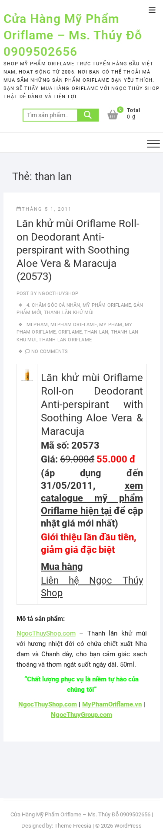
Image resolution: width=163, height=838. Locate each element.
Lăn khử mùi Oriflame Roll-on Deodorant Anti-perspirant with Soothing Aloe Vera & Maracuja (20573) (78, 250)
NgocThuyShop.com (46, 633)
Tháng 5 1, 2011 (47, 209)
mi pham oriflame (73, 324)
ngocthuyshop (58, 293)
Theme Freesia (72, 825)
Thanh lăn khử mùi (68, 312)
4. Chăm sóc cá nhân (53, 305)
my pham (110, 324)
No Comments (49, 351)
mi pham (37, 324)
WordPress (128, 825)
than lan (96, 332)
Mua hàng (62, 566)
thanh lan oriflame (65, 340)
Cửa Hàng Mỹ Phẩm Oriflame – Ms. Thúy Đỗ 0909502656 (72, 35)
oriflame (70, 332)
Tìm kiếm (88, 115)
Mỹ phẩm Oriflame (107, 305)
